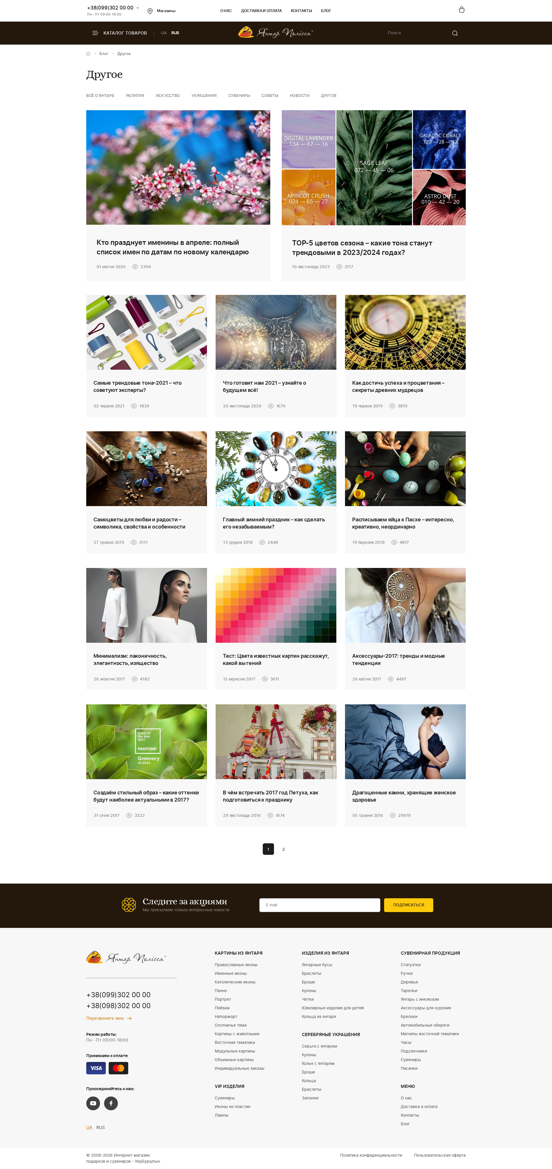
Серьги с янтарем (319, 1046)
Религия (135, 96)
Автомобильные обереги (425, 1025)
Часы (406, 1043)
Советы (269, 96)
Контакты (301, 11)
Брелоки (409, 1017)
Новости (299, 96)
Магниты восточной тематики (430, 1034)
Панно (221, 991)
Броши (308, 982)
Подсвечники (414, 1051)
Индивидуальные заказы (239, 1069)
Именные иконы (231, 974)
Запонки (310, 1098)
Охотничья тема (231, 1025)
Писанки (409, 1069)
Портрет (223, 1000)
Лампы (222, 1115)
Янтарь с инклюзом (420, 1000)
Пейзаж (222, 1008)
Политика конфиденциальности (371, 1155)
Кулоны (309, 991)
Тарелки (409, 991)
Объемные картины (234, 1060)
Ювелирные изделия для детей (333, 1008)
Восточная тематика (235, 1043)
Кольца (309, 1081)
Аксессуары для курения (426, 1008)
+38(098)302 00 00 (118, 1006)
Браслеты (311, 974)
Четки (308, 1000)
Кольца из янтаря (319, 1017)
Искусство (168, 96)
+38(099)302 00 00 (110, 7)
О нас (226, 11)
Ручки (407, 974)
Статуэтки (411, 965)
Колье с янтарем (318, 1064)
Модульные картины (235, 1051)
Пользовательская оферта (440, 1155)
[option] (100, 96)
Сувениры (239, 96)
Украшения (203, 96)
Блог (326, 11)
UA (164, 33)
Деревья (409, 982)
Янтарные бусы (317, 965)
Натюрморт (226, 1017)
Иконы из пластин (232, 1107)
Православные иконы (236, 965)
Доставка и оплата (261, 11)
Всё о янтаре (100, 96)
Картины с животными (237, 1034)
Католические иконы (235, 982)
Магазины (166, 11)
